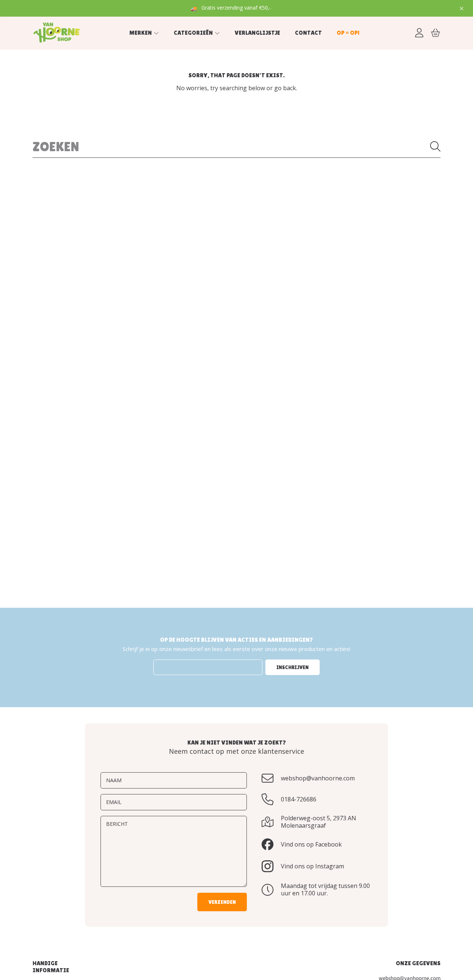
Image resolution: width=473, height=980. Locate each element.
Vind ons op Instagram (312, 866)
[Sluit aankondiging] (461, 8)
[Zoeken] (435, 146)
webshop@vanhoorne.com (318, 778)
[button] (435, 32)
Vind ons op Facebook (311, 844)
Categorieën (194, 32)
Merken (141, 32)
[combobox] (236, 146)
